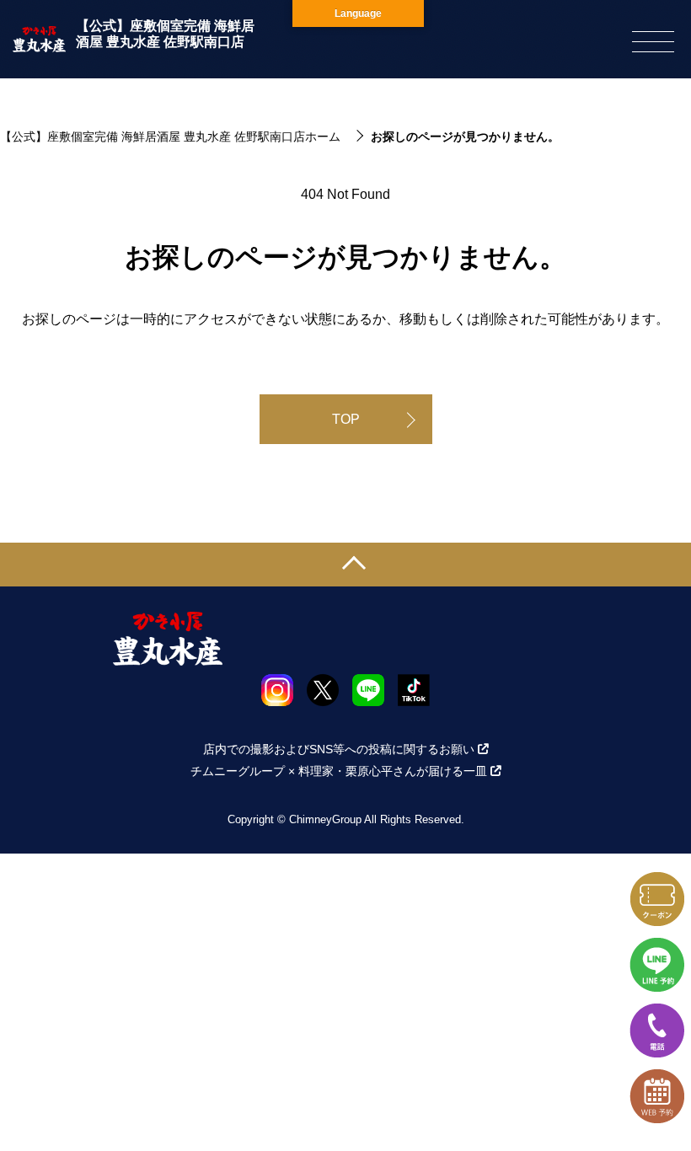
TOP (346, 419)
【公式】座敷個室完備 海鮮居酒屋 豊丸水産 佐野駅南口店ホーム (170, 136)
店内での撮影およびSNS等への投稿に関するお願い (338, 749)
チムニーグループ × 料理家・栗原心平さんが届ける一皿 (338, 771)
